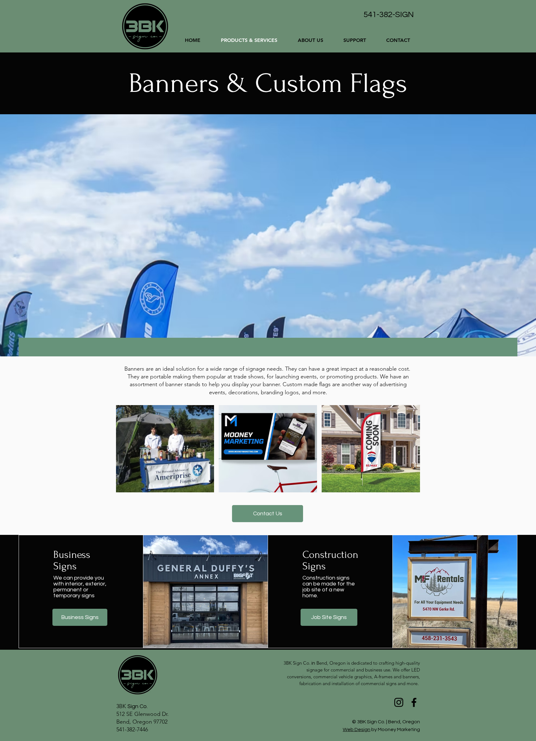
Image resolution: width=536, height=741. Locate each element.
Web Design (356, 729)
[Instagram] (399, 702)
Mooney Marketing (399, 729)
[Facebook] (414, 702)
